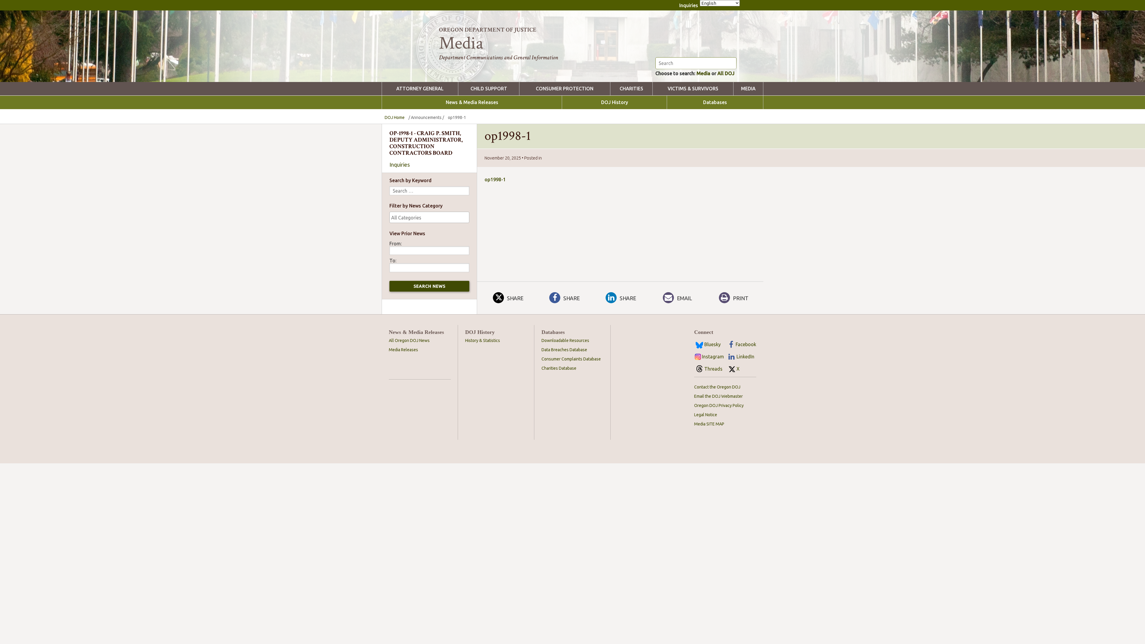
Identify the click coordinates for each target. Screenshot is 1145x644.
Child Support (489, 88)
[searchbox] (429, 217)
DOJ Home (395, 117)
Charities (631, 88)
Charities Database (558, 368)
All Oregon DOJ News (409, 340)
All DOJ (725, 73)
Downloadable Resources (565, 340)
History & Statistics (482, 340)
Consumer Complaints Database (571, 359)
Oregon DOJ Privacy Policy (719, 405)
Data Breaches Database (564, 349)
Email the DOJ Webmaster (718, 396)
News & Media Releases (472, 102)
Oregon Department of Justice (487, 30)
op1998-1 (495, 179)
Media (703, 73)
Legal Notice (705, 414)
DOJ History (614, 102)
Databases (715, 102)
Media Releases (403, 349)
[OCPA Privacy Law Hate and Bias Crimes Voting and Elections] (429, 217)
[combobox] (429, 217)
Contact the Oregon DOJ (717, 387)
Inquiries (688, 5)
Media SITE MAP (709, 424)
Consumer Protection (564, 88)
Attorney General (420, 88)
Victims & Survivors (693, 88)
